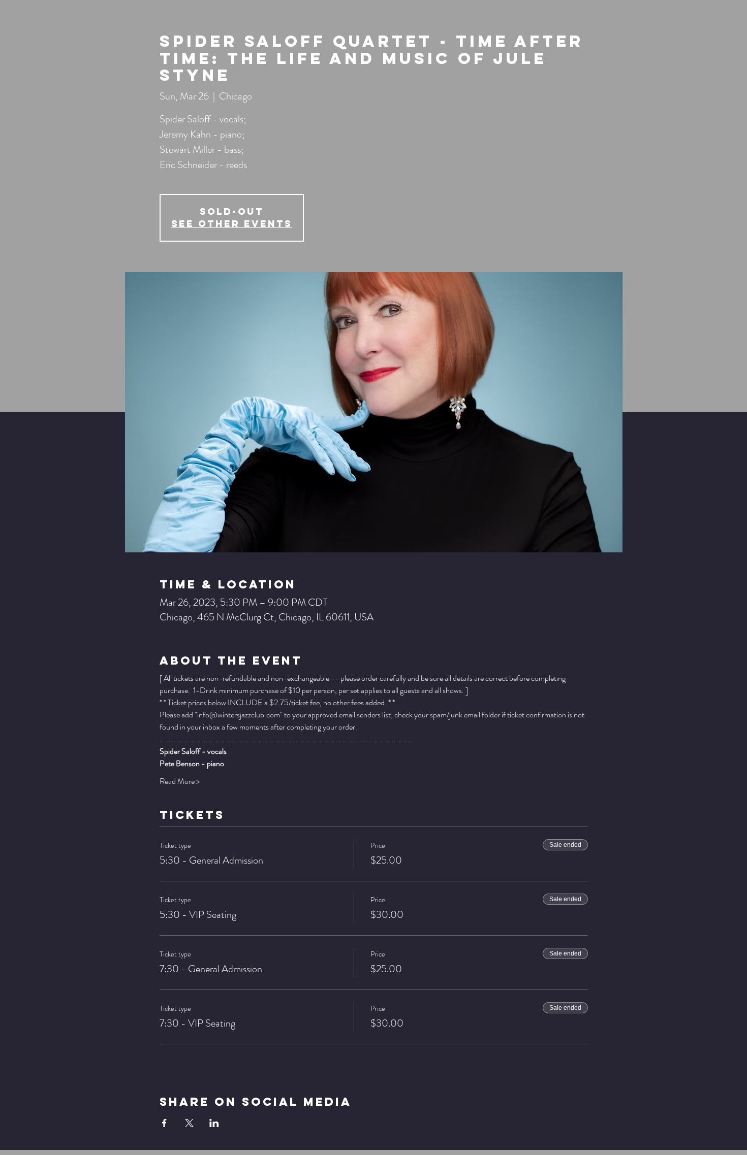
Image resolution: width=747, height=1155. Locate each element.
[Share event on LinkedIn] (214, 1123)
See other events (231, 223)
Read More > (180, 781)
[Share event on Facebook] (164, 1123)
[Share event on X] (189, 1123)
